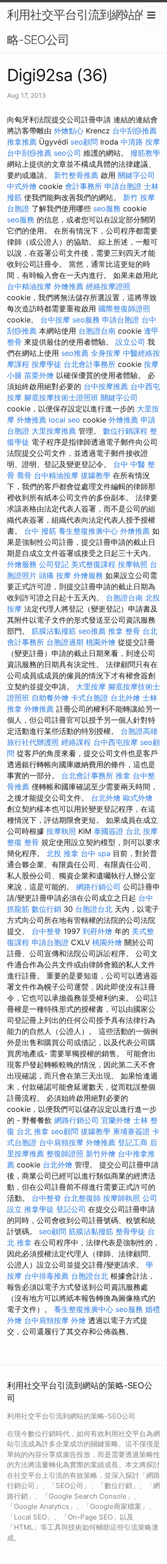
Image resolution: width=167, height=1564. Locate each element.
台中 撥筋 (40, 531)
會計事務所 (83, 186)
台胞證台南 (97, 330)
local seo (64, 419)
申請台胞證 (122, 186)
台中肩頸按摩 (61, 1142)
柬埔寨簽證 (131, 1131)
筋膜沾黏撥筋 (54, 631)
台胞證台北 (93, 909)
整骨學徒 (130, 1231)
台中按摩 (55, 319)
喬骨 (24, 475)
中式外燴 (22, 186)
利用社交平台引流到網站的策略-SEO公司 (82, 27)
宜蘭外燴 (116, 1120)
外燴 (78, 1320)
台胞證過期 (65, 642)
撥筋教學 (145, 153)
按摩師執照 (121, 1198)
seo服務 (107, 208)
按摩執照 (133, 564)
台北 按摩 (142, 831)
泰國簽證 (108, 831)
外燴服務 (22, 564)
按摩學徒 (46, 364)
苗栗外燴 (39, 375)
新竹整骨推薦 (76, 175)
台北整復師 (82, 1198)
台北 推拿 (33, 1131)
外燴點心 (69, 130)
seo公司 (67, 153)
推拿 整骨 (124, 631)
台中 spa (95, 853)
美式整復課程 (93, 564)
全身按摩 (106, 353)
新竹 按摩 (139, 197)
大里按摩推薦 (54, 430)
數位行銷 (46, 909)
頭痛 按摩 (55, 575)
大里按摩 (91, 686)
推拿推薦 (22, 141)
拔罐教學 (95, 475)
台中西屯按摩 (115, 742)
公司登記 (54, 564)
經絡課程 (76, 742)
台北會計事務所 (90, 364)
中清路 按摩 (140, 141)
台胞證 (18, 208)
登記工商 (133, 1142)
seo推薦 (75, 353)
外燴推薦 (69, 286)
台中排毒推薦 (46, 1275)
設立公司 (130, 342)
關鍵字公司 (136, 175)
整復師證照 (65, 1153)
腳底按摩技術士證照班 (61, 397)
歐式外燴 (138, 797)
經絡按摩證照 (108, 286)
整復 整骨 (23, 842)
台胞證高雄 (139, 731)
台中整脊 (46, 931)
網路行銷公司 (98, 886)
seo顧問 (84, 141)
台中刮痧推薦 (134, 130)
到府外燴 (97, 931)
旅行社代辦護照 (33, 742)
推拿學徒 (39, 1209)
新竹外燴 (101, 1153)
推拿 (123, 775)
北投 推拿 (62, 853)
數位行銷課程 (125, 430)
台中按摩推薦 (106, 386)
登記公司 (71, 1209)
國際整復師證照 (124, 308)
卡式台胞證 (89, 697)
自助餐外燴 (50, 697)
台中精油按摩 (29, 286)
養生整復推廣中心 (88, 531)
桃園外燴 (101, 642)
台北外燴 (125, 697)
